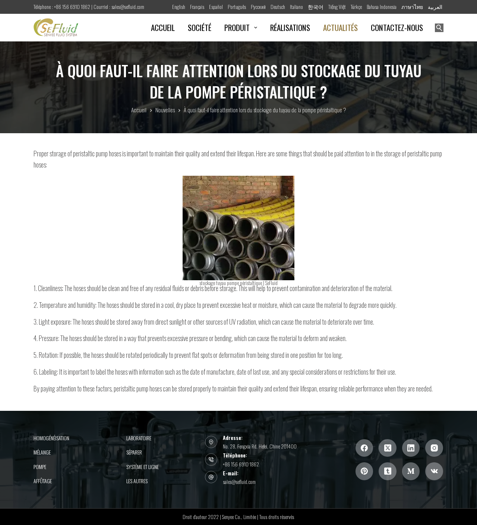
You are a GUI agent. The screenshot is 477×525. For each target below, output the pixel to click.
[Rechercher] (439, 28)
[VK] (434, 471)
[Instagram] (434, 448)
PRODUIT (237, 27)
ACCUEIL (163, 27)
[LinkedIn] (411, 448)
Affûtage (43, 481)
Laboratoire (138, 438)
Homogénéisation (51, 438)
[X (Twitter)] (388, 448)
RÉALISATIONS (290, 27)
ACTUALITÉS (340, 27)
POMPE (40, 466)
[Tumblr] (388, 471)
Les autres (137, 481)
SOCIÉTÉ (199, 27)
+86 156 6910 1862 (241, 464)
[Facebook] (364, 448)
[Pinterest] (364, 471)
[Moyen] (411, 471)
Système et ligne (142, 466)
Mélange (42, 452)
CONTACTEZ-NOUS (397, 27)
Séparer (134, 452)
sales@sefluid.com (239, 481)
